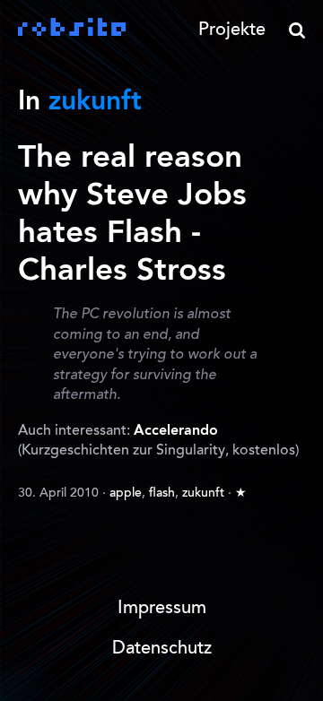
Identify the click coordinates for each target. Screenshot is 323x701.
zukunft (203, 494)
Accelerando (176, 431)
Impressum (162, 609)
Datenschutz (162, 649)
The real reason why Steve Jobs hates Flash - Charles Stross (132, 215)
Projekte (232, 30)
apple (125, 494)
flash (162, 494)
